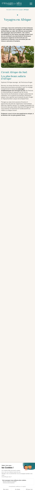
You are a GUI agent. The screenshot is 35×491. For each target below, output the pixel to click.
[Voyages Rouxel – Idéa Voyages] (12, 3)
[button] (31, 3)
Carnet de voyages (17, 9)
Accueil (8, 9)
